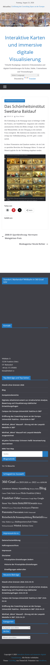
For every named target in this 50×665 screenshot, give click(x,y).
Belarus (32, 489)
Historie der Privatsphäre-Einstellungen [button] (20, 564)
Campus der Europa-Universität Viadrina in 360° (22, 411)
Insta (14, 503)
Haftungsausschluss (10, 545)
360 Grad (8, 482)
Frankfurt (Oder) (33, 493)
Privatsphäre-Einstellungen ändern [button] (18, 559)
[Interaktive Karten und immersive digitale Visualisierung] (25, 20)
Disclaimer (6, 555)
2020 (26, 482)
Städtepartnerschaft (23, 522)
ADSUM (43, 482)
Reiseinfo (38, 517)
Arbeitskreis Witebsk (10, 489)
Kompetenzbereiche (10, 395)
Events (18, 493)
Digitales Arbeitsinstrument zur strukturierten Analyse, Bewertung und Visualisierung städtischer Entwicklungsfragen (25, 403)
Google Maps (33, 498)
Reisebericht (8, 517)
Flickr (23, 493)
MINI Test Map (8, 449)
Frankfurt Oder (11, 498)
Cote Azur (11, 493)
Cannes (4, 493)
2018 (17, 482)
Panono (34, 507)
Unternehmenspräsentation (14, 100)
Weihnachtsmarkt (7, 526)
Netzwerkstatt (17, 508)
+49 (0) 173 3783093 (9, 368)
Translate (32, 79)
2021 (30, 482)
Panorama (7, 512)
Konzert (10, 508)
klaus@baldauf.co (8, 371)
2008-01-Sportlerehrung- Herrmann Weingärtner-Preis (21, 236)
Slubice (8, 522)
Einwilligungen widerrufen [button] (15, 569)
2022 (34, 482)
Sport (12, 522)
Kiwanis (32, 503)
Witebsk (17, 525)
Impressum (6, 550)
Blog (4, 390)
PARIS (26, 512)
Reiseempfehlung (24, 517)
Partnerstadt (32, 512)
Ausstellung (23, 488)
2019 (21, 482)
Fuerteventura (25, 498)
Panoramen (18, 512)
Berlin (37, 489)
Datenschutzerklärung (11, 540)
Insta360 (23, 503)
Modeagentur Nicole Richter (32, 244)
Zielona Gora (27, 526)
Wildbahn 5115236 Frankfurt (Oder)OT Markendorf (10, 362)
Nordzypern (26, 508)
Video (34, 522)
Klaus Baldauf (20, 116)
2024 (38, 482)
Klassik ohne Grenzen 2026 (13, 385)
